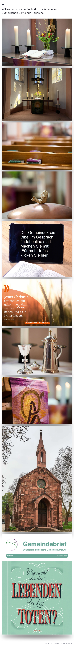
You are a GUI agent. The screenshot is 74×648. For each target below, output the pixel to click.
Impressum (49, 643)
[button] (3, 4)
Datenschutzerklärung (63, 643)
